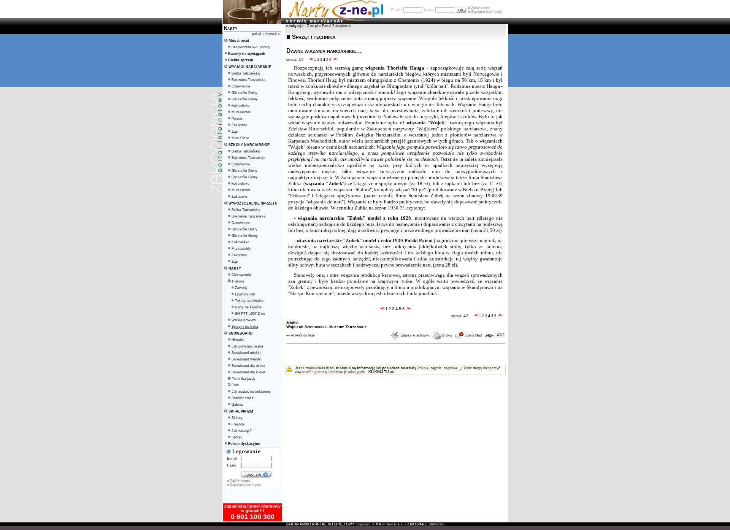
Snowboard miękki (246, 353)
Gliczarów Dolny (244, 93)
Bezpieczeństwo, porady (251, 47)
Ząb (235, 131)
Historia (238, 281)
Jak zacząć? (242, 431)
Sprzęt (237, 437)
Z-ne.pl (313, 26)
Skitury (237, 418)
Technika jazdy (244, 379)
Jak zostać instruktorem (251, 392)
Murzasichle (241, 112)
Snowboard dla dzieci (248, 366)
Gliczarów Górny (245, 99)
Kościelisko (240, 106)
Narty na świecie (248, 307)
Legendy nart (245, 294)
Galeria (237, 404)
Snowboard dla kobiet (248, 372)
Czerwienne (241, 86)
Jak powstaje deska (247, 346)
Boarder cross (243, 398)
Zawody (241, 288)
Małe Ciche (240, 138)
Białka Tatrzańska (246, 73)
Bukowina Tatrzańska (248, 80)
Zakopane (239, 125)
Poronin (237, 119)
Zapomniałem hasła (485, 12)
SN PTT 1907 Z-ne (250, 314)
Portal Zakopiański (336, 26)
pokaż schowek (266, 34)
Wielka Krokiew (244, 320)
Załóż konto (479, 8)
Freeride (238, 424)
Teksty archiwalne (249, 301)
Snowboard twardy (246, 359)
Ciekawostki (241, 275)
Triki (235, 385)
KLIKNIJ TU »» (381, 372)
